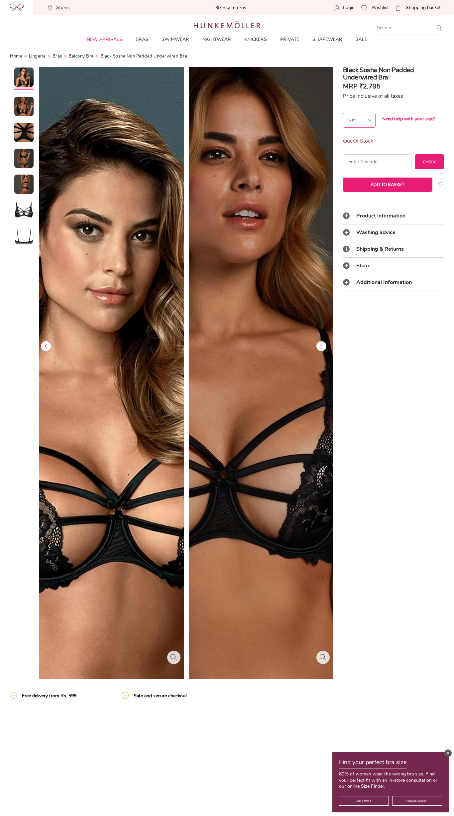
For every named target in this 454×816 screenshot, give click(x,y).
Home (16, 56)
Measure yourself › (417, 801)
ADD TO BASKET (387, 185)
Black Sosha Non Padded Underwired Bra (143, 56)
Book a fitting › (364, 801)
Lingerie (37, 56)
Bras (57, 56)
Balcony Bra (81, 56)
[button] (448, 753)
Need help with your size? (408, 119)
